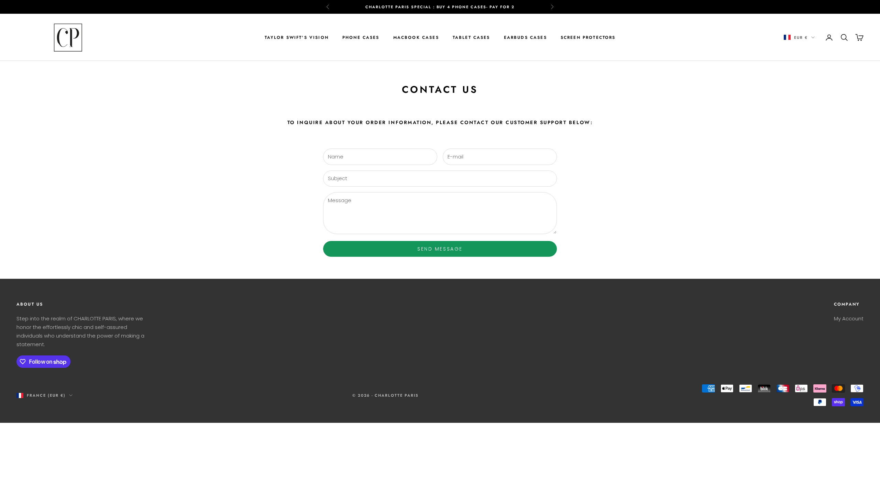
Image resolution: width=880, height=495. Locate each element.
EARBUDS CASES (525, 37)
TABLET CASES (471, 37)
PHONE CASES (361, 37)
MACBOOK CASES (416, 37)
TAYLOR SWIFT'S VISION (297, 37)
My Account (849, 318)
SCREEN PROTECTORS (588, 37)
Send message (439, 248)
